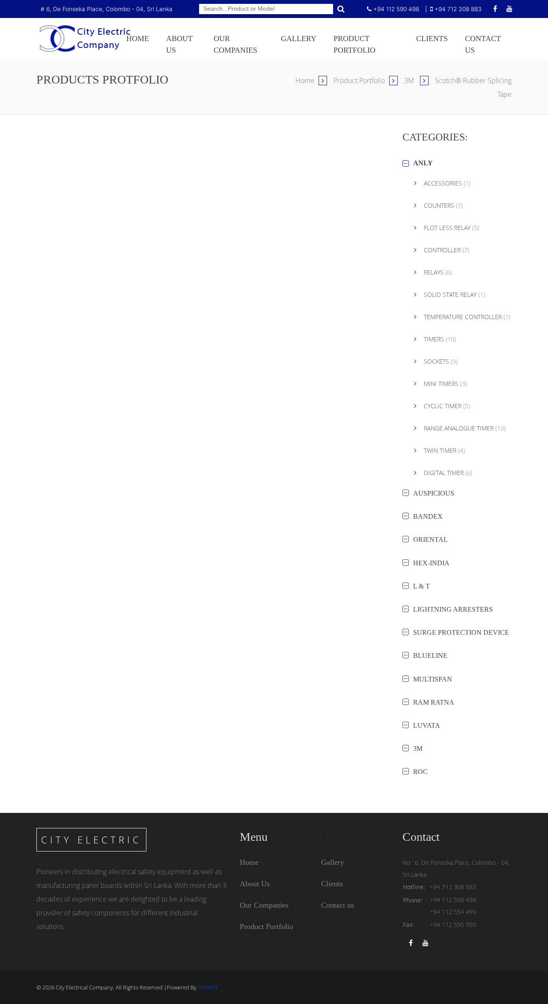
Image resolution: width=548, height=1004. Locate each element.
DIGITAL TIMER (447, 473)
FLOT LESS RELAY (450, 228)
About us (179, 44)
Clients (432, 38)
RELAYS (437, 272)
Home (137, 38)
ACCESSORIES (446, 183)
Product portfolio (354, 44)
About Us (255, 883)
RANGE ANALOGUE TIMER (464, 428)
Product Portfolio (359, 80)
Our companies (235, 44)
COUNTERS (442, 205)
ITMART (208, 987)
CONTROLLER (445, 250)
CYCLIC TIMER (446, 406)
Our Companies (264, 905)
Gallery (298, 38)
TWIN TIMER (443, 450)
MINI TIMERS (444, 383)
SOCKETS (440, 361)
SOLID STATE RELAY (453, 294)
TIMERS (439, 339)
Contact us (483, 44)
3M (410, 80)
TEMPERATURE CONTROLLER (466, 317)
